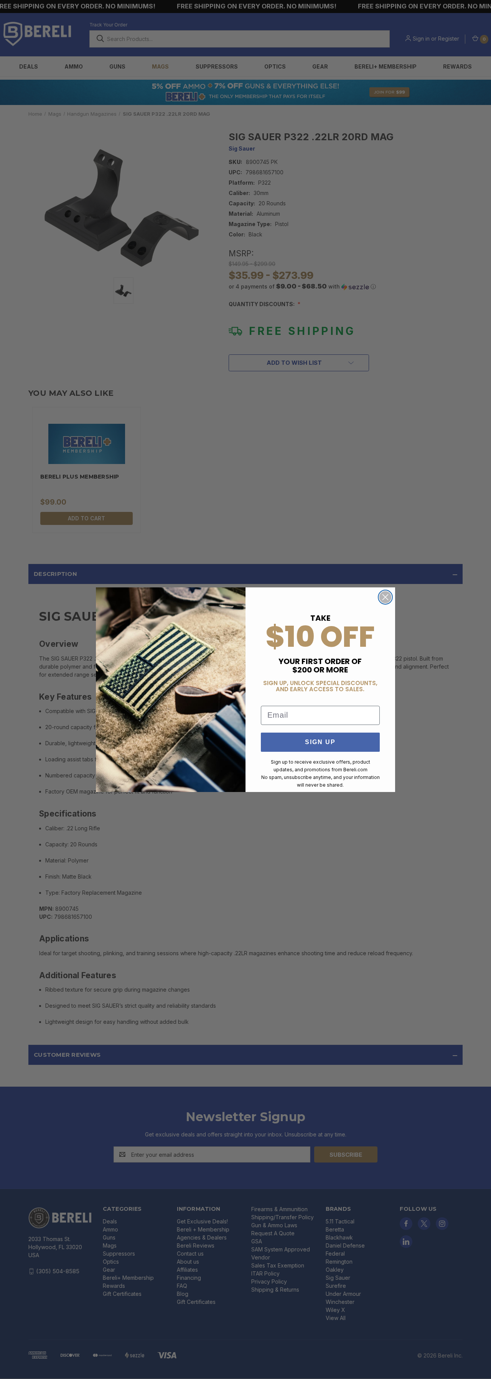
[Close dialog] (385, 597)
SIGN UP (320, 742)
